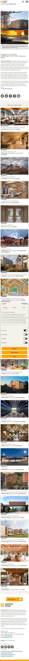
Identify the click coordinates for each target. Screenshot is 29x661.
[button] (27, 1)
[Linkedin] (2, 647)
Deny (14, 356)
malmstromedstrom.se (7, 88)
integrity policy (5, 325)
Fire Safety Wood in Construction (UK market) (11, 651)
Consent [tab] (5, 307)
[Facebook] (8, 647)
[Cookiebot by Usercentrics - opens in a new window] (21, 304)
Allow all (14, 348)
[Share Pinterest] (10, 96)
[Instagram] (12, 647)
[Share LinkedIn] (6, 96)
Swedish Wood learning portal (8, 654)
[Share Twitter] (2, 96)
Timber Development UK (6, 653)
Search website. (24, 1)
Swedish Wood (4, 2)
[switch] (25, 334)
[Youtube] (6, 647)
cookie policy (14, 325)
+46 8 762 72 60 (8, 635)
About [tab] (23, 307)
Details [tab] (14, 307)
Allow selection (14, 352)
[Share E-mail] (18, 96)
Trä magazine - (8, 4)
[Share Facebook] (14, 96)
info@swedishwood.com (6, 637)
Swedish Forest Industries (7, 656)
